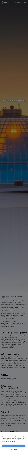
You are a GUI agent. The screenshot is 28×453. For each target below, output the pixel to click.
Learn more (12, 441)
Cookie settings (13, 449)
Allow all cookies (14, 446)
